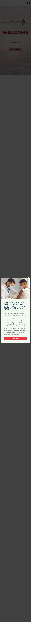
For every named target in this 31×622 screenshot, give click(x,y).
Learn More (15, 339)
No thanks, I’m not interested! (15, 345)
